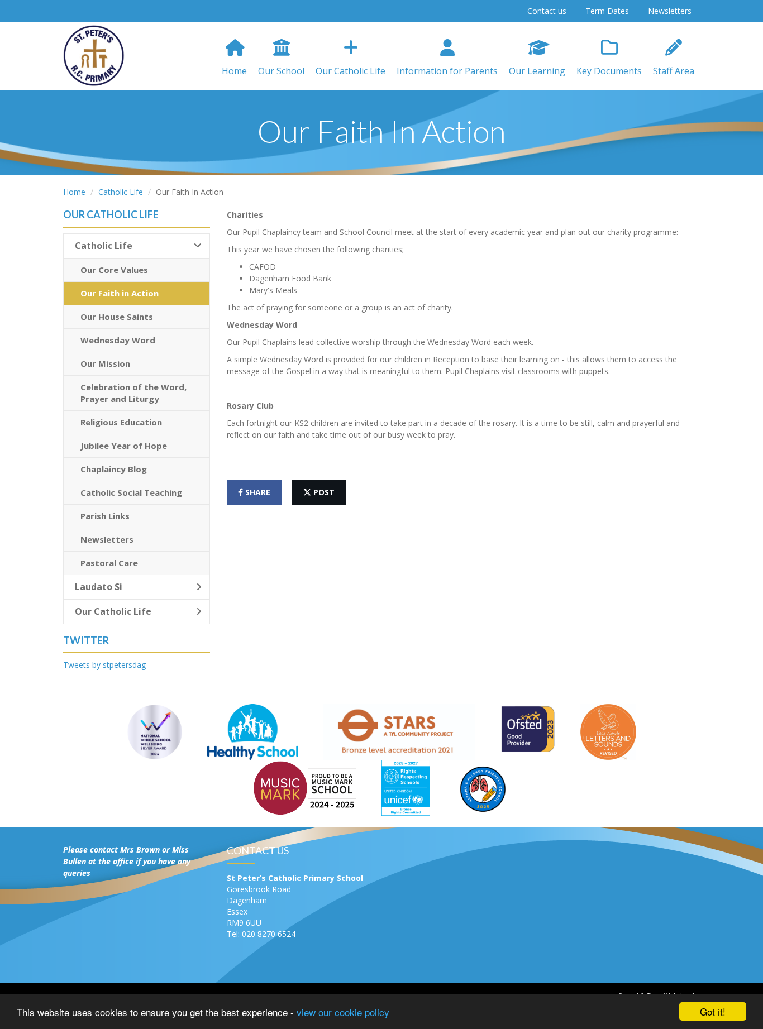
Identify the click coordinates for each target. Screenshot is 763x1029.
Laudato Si (98, 587)
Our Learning (537, 71)
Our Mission (105, 363)
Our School (281, 71)
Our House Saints (116, 316)
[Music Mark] (304, 787)
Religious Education (121, 422)
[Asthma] (483, 787)
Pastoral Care (109, 562)
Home (234, 71)
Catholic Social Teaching (131, 492)
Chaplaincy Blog (113, 469)
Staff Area (673, 71)
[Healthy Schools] (252, 731)
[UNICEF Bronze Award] (406, 787)
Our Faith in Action (119, 293)
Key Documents (609, 71)
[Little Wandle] (608, 731)
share (256, 492)
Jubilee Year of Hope (123, 445)
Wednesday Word (117, 340)
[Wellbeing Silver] (155, 731)
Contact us (546, 11)
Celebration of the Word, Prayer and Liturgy (133, 392)
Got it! (713, 1011)
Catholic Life (120, 191)
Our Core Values (114, 269)
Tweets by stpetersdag (104, 664)
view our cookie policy (343, 1012)
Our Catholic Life (350, 71)
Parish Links (105, 515)
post (323, 492)
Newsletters (670, 11)
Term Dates (607, 11)
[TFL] (399, 731)
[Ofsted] (528, 731)
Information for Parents (447, 71)
